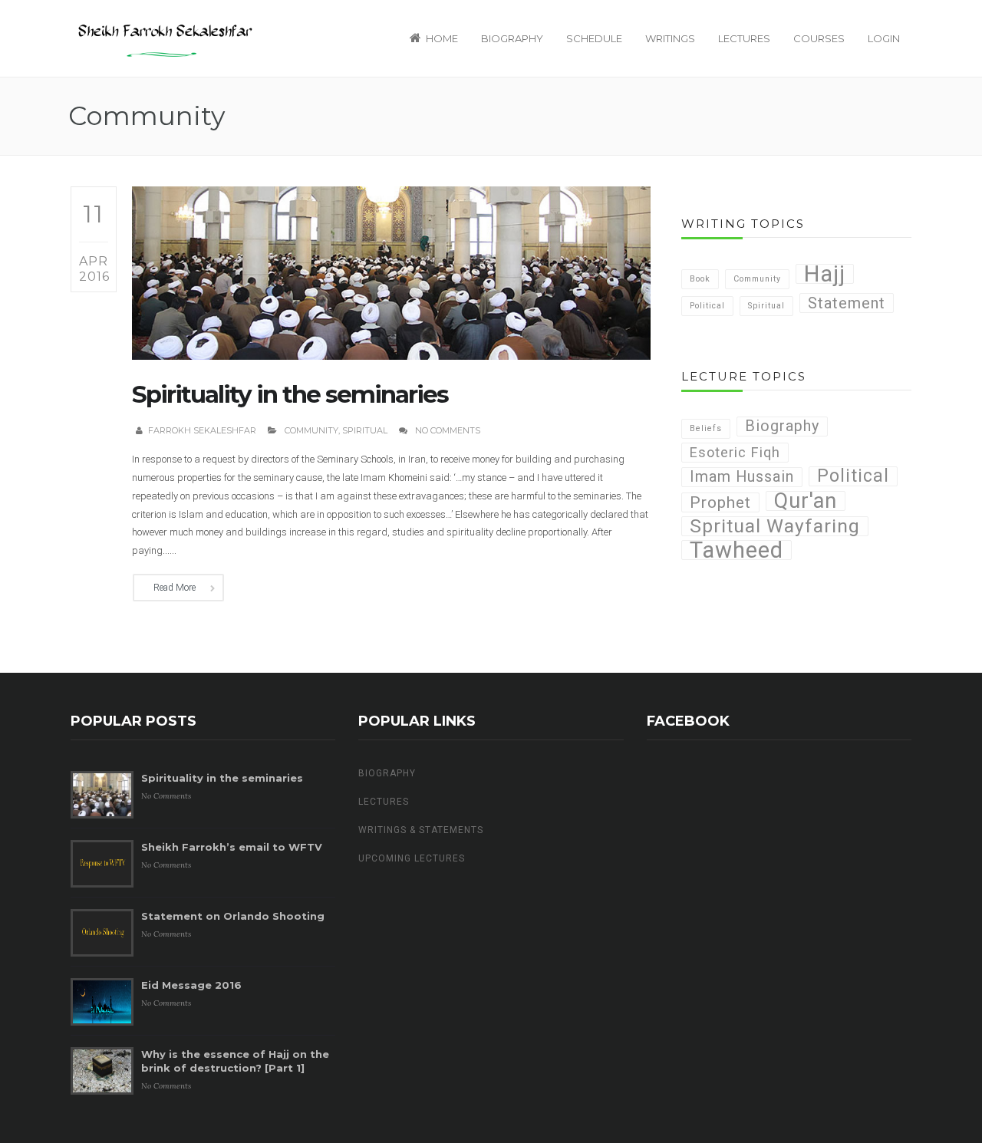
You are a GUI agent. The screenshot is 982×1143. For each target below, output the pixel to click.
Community (311, 430)
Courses (819, 38)
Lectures (744, 38)
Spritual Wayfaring (775, 526)
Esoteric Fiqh (735, 452)
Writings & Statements (420, 830)
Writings (670, 38)
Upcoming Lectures (411, 858)
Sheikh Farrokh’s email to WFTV (231, 847)
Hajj (824, 274)
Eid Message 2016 (191, 985)
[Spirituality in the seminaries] (391, 272)
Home (442, 38)
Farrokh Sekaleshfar (202, 430)
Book (700, 279)
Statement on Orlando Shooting (233, 916)
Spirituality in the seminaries (290, 394)
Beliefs (706, 428)
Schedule (594, 38)
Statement (846, 303)
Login (884, 38)
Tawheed (736, 550)
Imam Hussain (742, 477)
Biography (512, 38)
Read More (174, 587)
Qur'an (805, 501)
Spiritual (364, 430)
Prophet (720, 502)
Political (707, 306)
